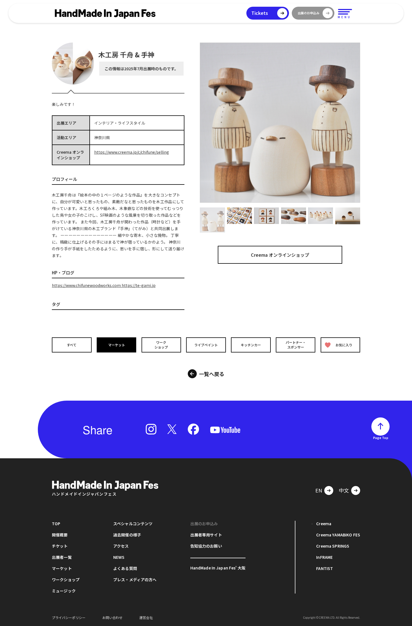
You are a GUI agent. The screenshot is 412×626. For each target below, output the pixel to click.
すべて (72, 344)
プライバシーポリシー (68, 617)
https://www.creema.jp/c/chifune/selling (131, 152)
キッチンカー (251, 344)
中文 (344, 490)
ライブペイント (206, 344)
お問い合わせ (112, 617)
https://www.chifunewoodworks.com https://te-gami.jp (104, 285)
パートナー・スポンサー (296, 344)
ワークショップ (161, 344)
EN (318, 490)
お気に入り (343, 344)
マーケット (116, 344)
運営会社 (146, 617)
